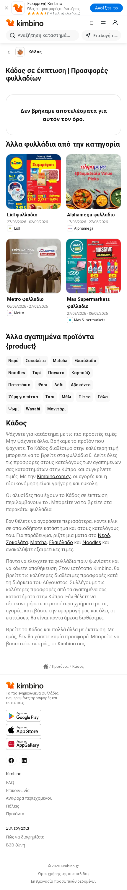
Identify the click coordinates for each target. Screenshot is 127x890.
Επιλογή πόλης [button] (106, 35)
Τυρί (36, 372)
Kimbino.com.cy (54, 476)
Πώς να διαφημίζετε (25, 837)
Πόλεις (12, 806)
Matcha (60, 360)
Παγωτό (56, 372)
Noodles (16, 372)
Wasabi (33, 409)
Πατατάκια (19, 384)
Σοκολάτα (36, 360)
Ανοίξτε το (106, 8)
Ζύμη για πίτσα (23, 397)
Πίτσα (85, 397)
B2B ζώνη (15, 845)
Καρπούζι (80, 372)
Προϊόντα (15, 813)
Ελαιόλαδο (85, 360)
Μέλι (66, 397)
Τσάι (50, 397)
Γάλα (103, 397)
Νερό (13, 360)
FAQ (10, 782)
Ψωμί (13, 409)
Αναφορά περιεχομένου (29, 798)
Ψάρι (42, 384)
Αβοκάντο (81, 384)
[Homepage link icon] (45, 666)
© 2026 (63, 866)
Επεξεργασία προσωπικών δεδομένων (63, 881)
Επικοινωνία (18, 790)
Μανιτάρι (56, 409)
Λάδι (59, 384)
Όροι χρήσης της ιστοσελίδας (63, 873)
